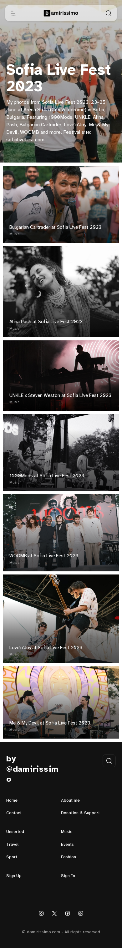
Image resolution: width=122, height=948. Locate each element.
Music (14, 234)
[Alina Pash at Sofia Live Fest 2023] (61, 292)
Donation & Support (80, 813)
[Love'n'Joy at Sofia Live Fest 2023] (61, 618)
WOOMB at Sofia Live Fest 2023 (43, 556)
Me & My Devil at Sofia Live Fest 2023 (49, 723)
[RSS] (81, 913)
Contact (14, 813)
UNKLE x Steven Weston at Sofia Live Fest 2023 (60, 395)
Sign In (68, 876)
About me (70, 800)
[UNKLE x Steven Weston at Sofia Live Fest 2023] (61, 375)
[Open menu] (13, 13)
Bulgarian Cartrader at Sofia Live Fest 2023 (55, 227)
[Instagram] (41, 913)
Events (67, 844)
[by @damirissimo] (61, 13)
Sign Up (14, 876)
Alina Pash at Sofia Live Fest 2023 (46, 321)
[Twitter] (54, 913)
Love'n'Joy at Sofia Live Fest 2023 (45, 647)
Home (12, 800)
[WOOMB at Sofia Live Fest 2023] (61, 532)
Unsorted (15, 832)
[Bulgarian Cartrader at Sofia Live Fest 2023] (61, 204)
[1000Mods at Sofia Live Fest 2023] (61, 452)
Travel (12, 844)
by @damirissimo (32, 769)
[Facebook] (67, 913)
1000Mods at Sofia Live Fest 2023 (46, 476)
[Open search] (108, 13)
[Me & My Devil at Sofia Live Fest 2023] (61, 702)
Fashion (68, 857)
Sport (11, 857)
